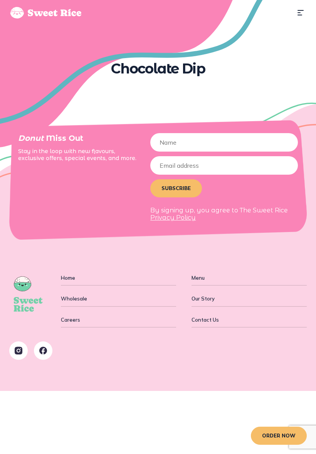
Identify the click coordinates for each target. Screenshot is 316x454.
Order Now (279, 435)
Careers (70, 320)
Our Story (203, 298)
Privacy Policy (173, 217)
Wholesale (74, 298)
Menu (198, 278)
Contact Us (205, 320)
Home (68, 278)
